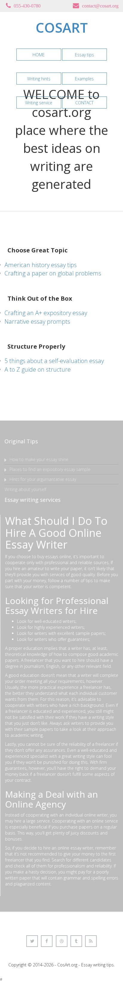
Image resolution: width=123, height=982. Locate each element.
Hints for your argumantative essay (43, 479)
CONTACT (84, 103)
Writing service (38, 103)
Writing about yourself (25, 489)
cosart (62, 27)
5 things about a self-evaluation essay (54, 361)
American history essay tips (40, 265)
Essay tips (84, 55)
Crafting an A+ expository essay (45, 313)
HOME (39, 55)
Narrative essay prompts (37, 321)
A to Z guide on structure (37, 369)
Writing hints (38, 79)
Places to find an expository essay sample (50, 469)
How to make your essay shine (39, 459)
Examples (84, 79)
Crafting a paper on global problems (52, 273)
